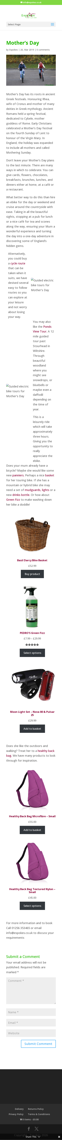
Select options (32, 653)
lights (45, 490)
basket (49, 475)
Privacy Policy (16, 1114)
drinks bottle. (21, 495)
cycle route (17, 263)
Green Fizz (13, 499)
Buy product (32, 574)
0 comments (43, 49)
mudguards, (33, 490)
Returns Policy (36, 1108)
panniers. (18, 475)
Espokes (13, 49)
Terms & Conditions (39, 1114)
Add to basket (32, 728)
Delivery (19, 1108)
